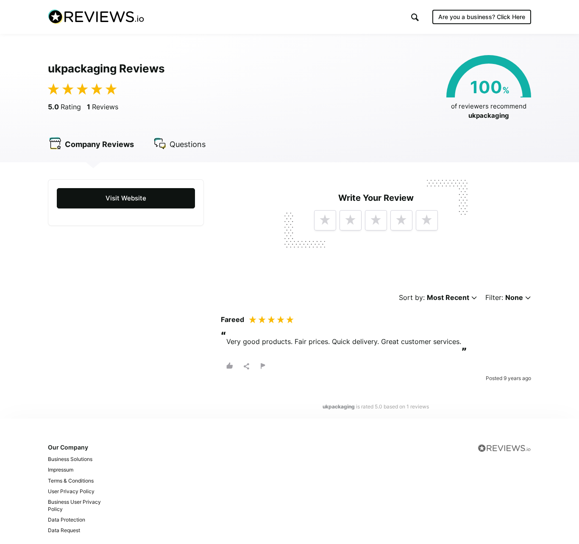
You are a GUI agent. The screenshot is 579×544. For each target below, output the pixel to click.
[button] (415, 17)
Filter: (504, 297)
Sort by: (434, 297)
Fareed (232, 319)
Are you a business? (481, 16)
